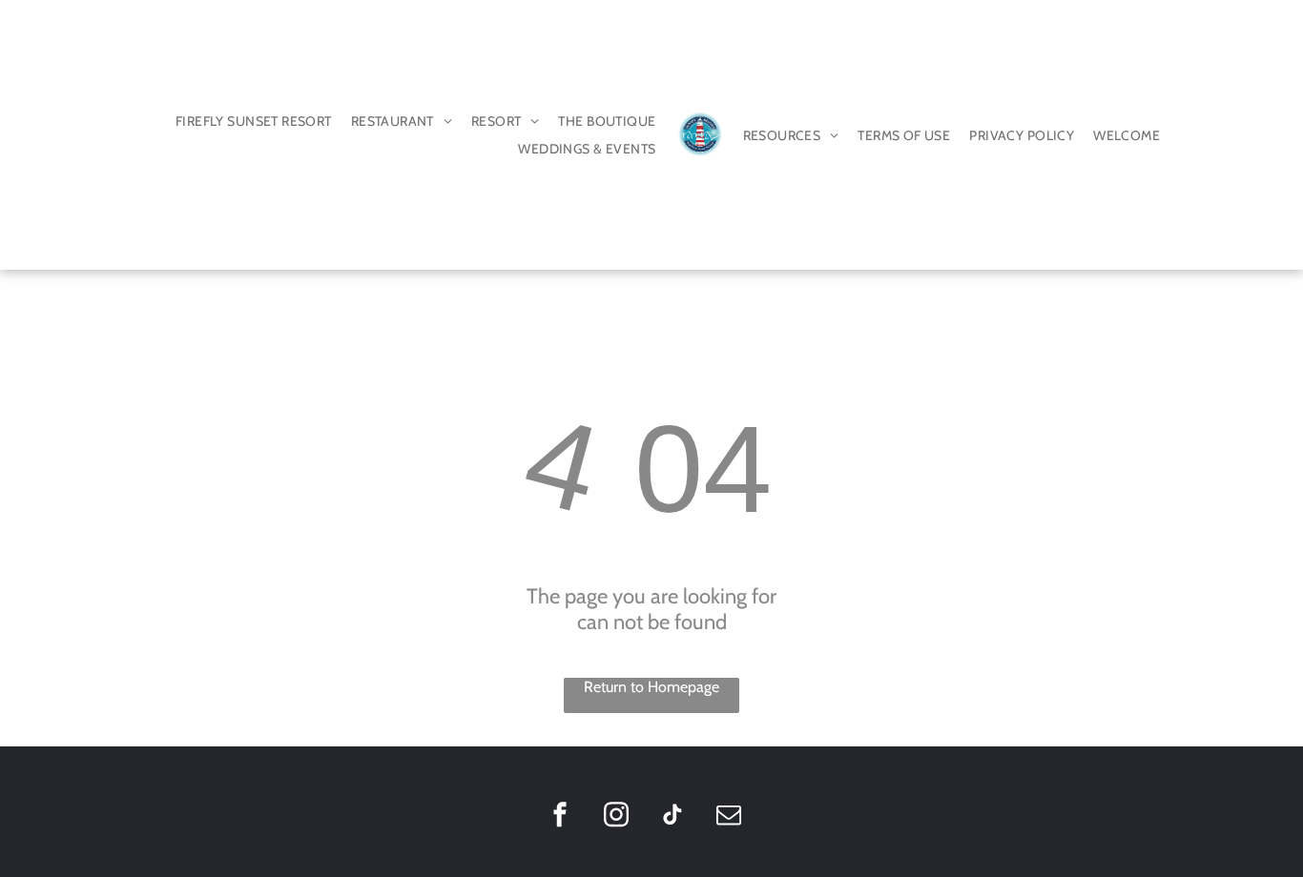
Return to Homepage (651, 687)
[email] (729, 816)
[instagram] (616, 816)
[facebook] (560, 816)
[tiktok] (672, 816)
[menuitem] (253, 121)
